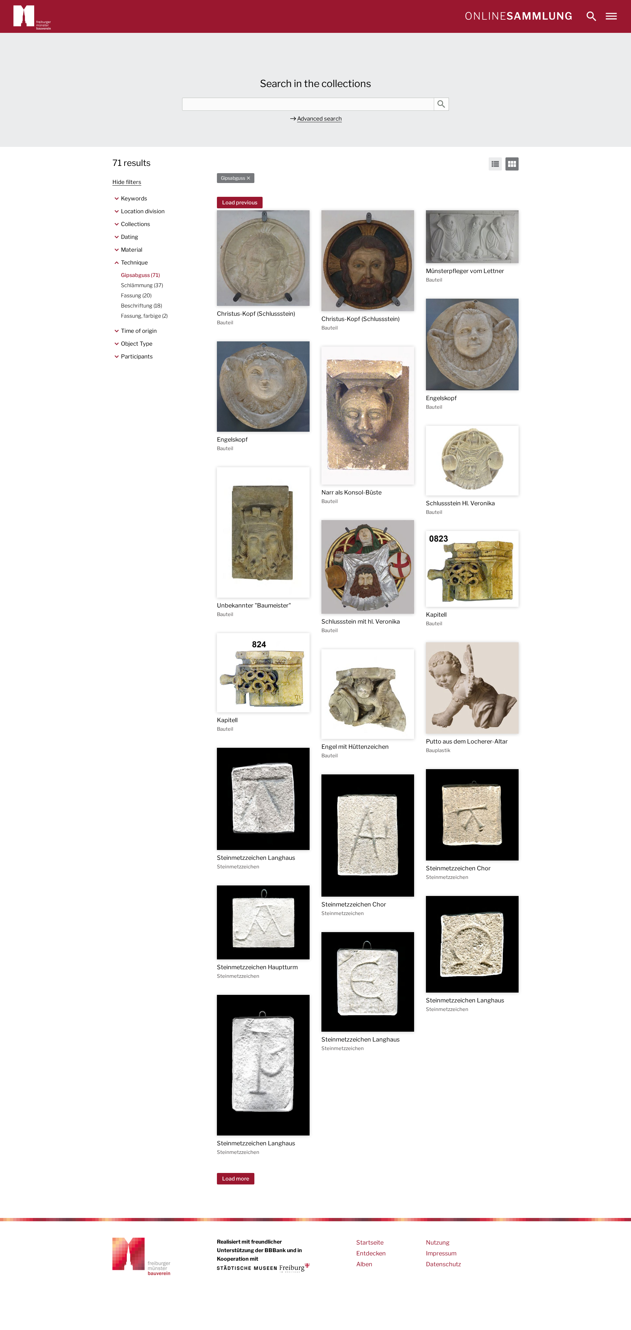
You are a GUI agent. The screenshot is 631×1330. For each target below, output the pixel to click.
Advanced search (319, 118)
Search (441, 104)
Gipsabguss (233, 178)
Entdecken (371, 1253)
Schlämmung (142, 285)
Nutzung (438, 1242)
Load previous (239, 202)
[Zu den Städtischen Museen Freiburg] (263, 1268)
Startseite (370, 1242)
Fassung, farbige (144, 316)
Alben (364, 1264)
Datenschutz (443, 1264)
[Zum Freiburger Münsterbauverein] (32, 16)
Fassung (136, 295)
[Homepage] (518, 16)
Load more (235, 1179)
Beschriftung (141, 306)
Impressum (441, 1253)
